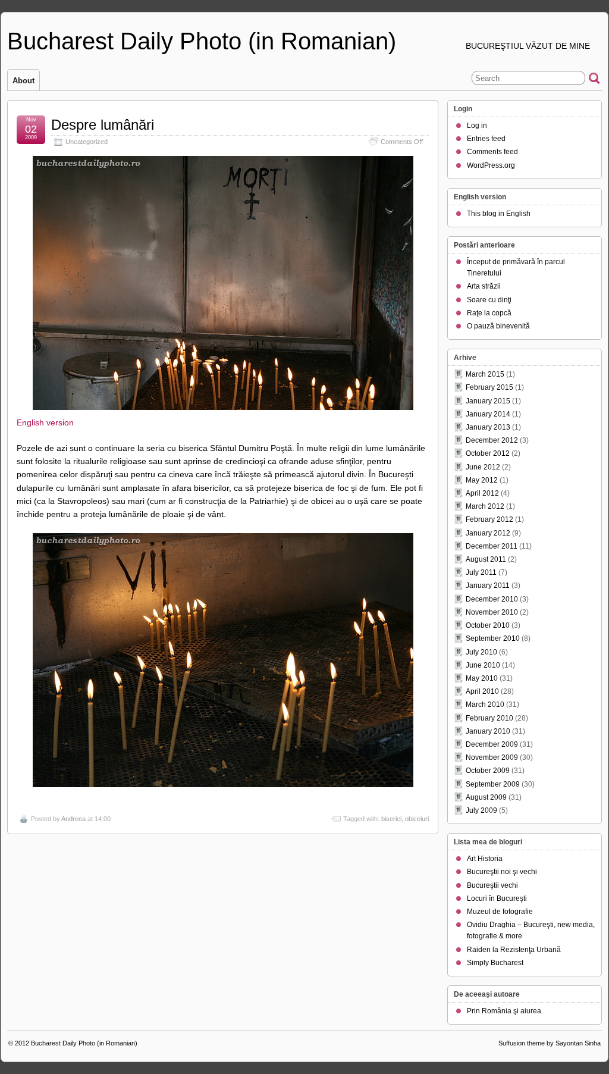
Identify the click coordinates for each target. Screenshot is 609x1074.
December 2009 (492, 744)
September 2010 (493, 638)
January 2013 (488, 427)
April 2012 (482, 493)
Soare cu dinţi (489, 300)
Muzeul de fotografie (500, 911)
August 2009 (486, 797)
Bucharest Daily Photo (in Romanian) (201, 41)
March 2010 (485, 704)
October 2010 (488, 625)
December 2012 (492, 440)
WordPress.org (491, 165)
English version (45, 422)
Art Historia (485, 858)
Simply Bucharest (495, 963)
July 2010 (481, 652)
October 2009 (488, 770)
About (23, 80)
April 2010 (482, 691)
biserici (391, 818)
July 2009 (481, 810)
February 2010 (489, 718)
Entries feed (486, 138)
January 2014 (488, 414)
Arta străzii (484, 286)
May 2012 (482, 480)
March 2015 (485, 374)
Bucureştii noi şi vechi (502, 872)
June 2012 (483, 467)
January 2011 (488, 585)
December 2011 (491, 546)
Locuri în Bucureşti (497, 898)
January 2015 (488, 401)
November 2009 (492, 757)
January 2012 (488, 533)
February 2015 (489, 387)
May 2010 (482, 678)
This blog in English (498, 213)
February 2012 (489, 519)
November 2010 (492, 612)
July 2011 (481, 572)
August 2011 (486, 559)
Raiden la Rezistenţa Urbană (514, 949)
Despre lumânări (102, 125)
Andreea (73, 818)
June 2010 (483, 665)
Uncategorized (86, 141)
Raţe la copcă (489, 313)
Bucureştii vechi (492, 885)
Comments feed (492, 152)
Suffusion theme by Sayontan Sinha (549, 1043)
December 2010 (492, 599)
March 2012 (485, 506)
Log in (477, 125)
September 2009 (493, 784)
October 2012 (488, 453)
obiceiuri (417, 818)
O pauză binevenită (498, 326)
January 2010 (488, 731)
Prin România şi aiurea (504, 1011)
